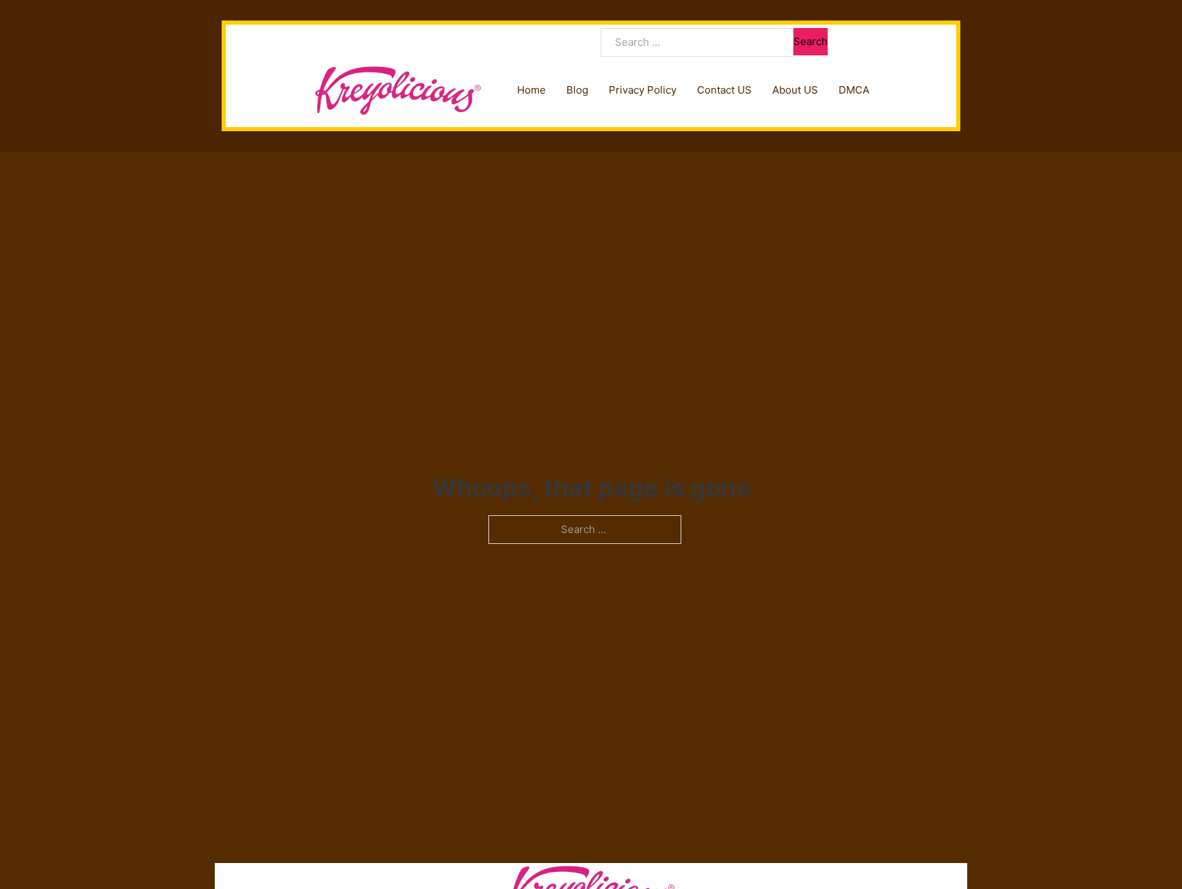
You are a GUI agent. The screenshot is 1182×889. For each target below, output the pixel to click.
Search (810, 41)
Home (531, 89)
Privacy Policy (643, 89)
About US (795, 89)
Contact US (724, 89)
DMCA (854, 89)
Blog (577, 89)
